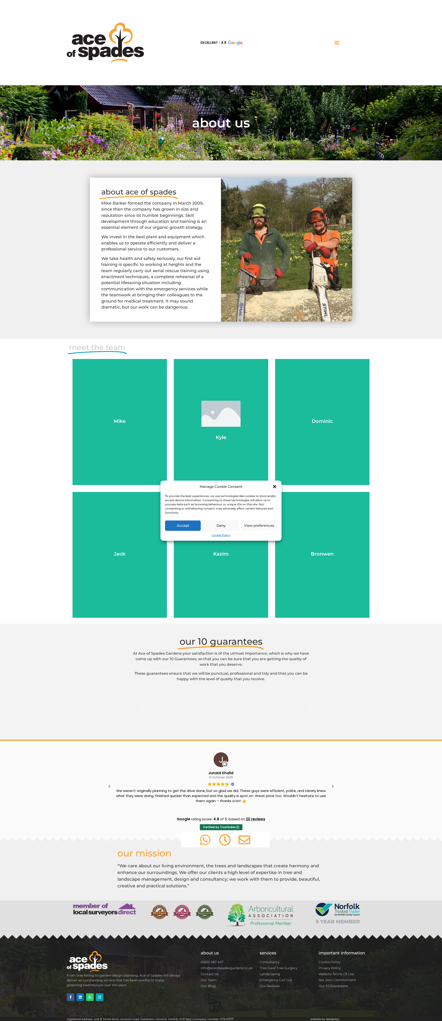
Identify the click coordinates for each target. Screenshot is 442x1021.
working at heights (164, 264)
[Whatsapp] (90, 997)
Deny (221, 525)
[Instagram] (99, 997)
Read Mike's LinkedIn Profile (119, 434)
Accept (183, 525)
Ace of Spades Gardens (160, 653)
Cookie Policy (221, 535)
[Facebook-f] (70, 997)
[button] (274, 486)
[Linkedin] (80, 997)
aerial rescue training (174, 270)
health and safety (137, 258)
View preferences (259, 525)
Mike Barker (114, 203)
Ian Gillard (221, 773)
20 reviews (255, 819)
